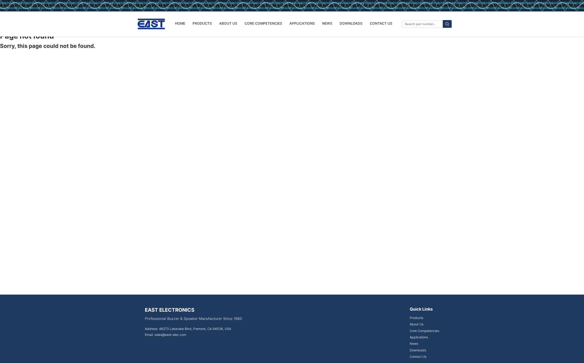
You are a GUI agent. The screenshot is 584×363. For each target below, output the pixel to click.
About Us (416, 324)
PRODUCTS (202, 23)
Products (416, 318)
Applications (419, 337)
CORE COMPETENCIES (263, 23)
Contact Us (418, 356)
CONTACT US (381, 23)
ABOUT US (228, 23)
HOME (180, 23)
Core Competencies (424, 331)
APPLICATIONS (302, 23)
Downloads (418, 350)
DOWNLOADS (351, 23)
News (414, 343)
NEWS (327, 23)
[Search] (447, 24)
